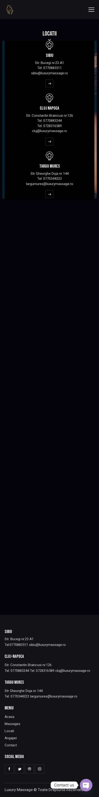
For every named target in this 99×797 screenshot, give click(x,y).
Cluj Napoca (49, 108)
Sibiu (49, 55)
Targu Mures (49, 166)
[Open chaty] (86, 785)
